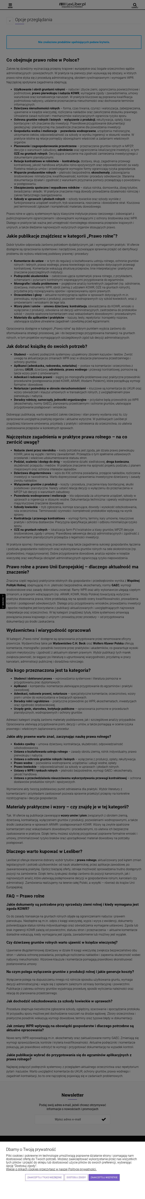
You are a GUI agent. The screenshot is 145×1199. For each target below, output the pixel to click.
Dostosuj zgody (76, 1177)
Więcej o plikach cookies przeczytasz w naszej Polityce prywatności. (51, 1169)
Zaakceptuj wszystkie (104, 1177)
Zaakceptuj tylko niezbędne (44, 1177)
